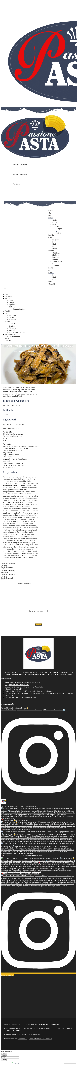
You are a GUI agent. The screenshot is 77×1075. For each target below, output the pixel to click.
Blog (20, 352)
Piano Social (22, 1039)
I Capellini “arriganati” (13, 689)
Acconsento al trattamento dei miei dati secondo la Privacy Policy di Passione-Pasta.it (39, 619)
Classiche (30, 352)
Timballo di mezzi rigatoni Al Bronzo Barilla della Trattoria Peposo (29, 691)
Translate (16, 1063)
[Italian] (5, 289)
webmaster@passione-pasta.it (40, 1039)
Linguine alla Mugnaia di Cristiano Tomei (20, 697)
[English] (6, 289)
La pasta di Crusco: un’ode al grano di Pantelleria (24, 687)
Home (16, 352)
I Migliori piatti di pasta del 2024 (17, 685)
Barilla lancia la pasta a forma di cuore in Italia (22, 683)
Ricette (24, 352)
